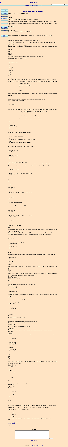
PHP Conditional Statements (4, 13)
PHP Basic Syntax (4, 10)
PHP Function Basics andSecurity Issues (4, 18)
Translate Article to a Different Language (39, 445)
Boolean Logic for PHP (4, 14)
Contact (38, 5)
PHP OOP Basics (4, 28)
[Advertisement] (32, 8)
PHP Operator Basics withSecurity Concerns (4, 20)
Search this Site (65, 4)
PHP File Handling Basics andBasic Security (4, 30)
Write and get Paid (33, 445)
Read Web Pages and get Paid (33, 5)
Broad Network (27, 5)
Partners (30, 445)
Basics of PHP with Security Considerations (13, 422)
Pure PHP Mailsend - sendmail (11, 423)
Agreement (4, 36)
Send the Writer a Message (34, 440)
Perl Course (9, 426)
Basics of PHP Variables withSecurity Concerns (4, 12)
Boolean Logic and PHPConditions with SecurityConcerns (4, 16)
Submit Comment (51, 438)
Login (41, 5)
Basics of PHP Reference (4, 27)
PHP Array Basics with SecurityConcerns (4, 23)
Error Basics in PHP (4, 26)
